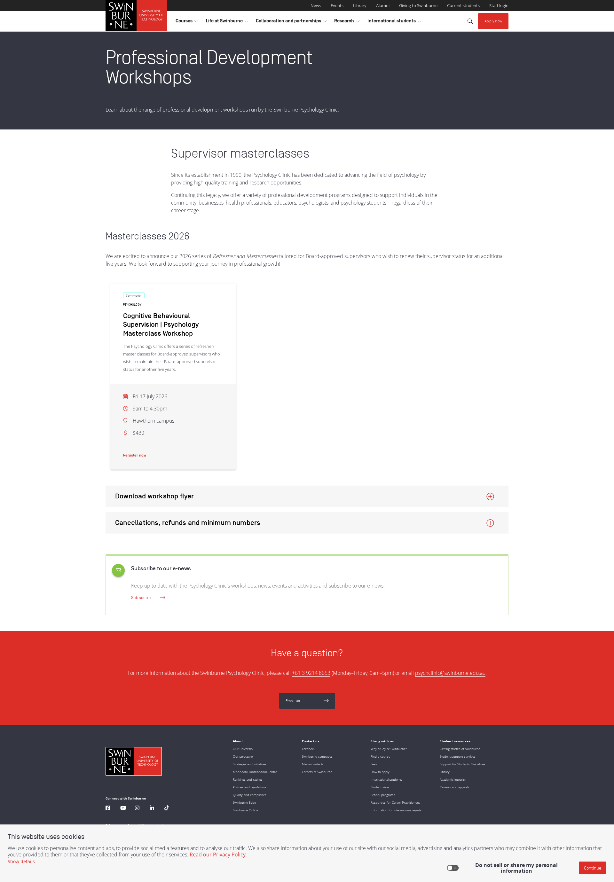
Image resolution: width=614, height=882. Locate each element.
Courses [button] (187, 22)
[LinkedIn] (152, 808)
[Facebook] (108, 808)
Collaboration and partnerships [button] (291, 22)
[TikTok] (166, 808)
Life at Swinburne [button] (227, 22)
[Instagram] (137, 808)
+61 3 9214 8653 (311, 672)
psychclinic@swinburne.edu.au (450, 672)
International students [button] (394, 22)
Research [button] (346, 22)
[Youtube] (123, 808)
